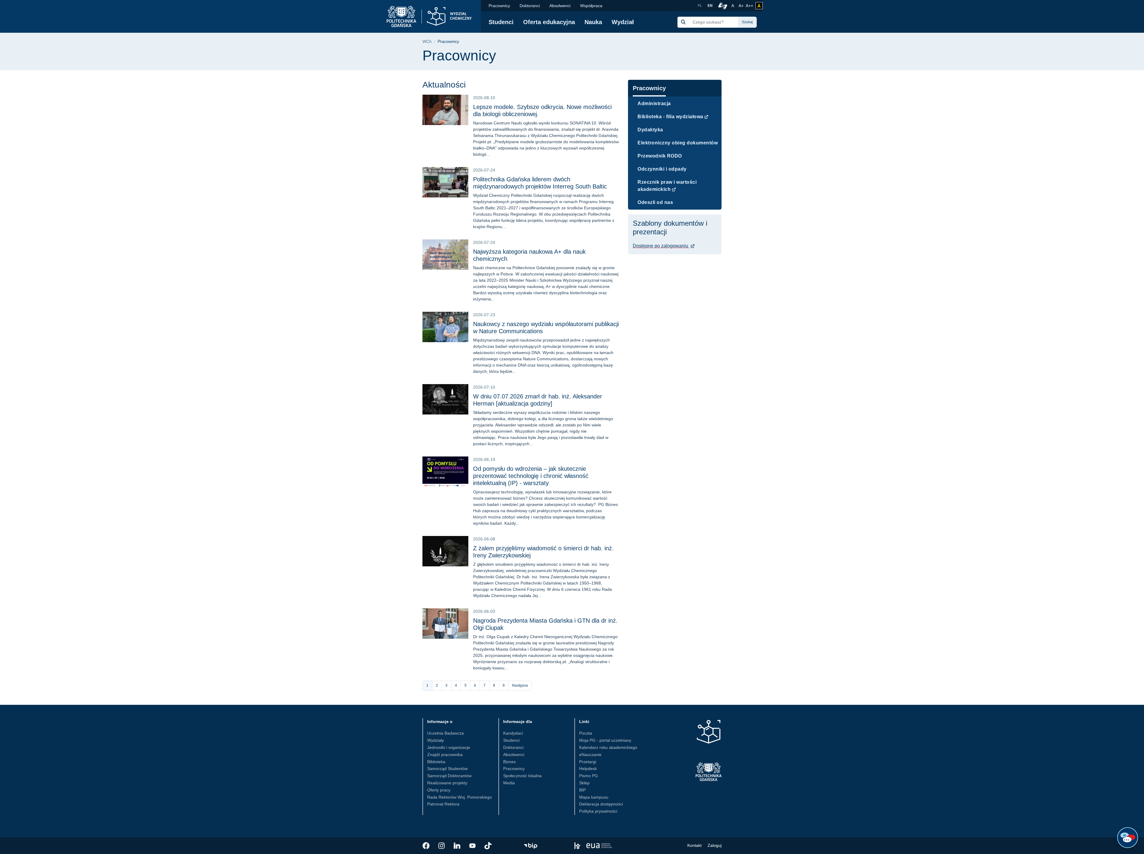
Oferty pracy (438, 790)
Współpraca (591, 5)
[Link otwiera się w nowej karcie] (426, 845)
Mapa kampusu (593, 797)
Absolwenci (560, 5)
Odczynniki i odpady (662, 169)
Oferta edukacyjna (549, 22)
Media (509, 782)
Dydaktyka (650, 129)
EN (710, 6)
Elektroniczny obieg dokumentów (678, 142)
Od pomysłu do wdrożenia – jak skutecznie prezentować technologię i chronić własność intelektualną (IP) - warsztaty (530, 475)
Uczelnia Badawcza (445, 733)
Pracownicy (499, 5)
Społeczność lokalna (522, 775)
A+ (741, 5)
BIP (582, 790)
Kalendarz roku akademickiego (608, 747)
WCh (427, 41)
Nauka (593, 22)
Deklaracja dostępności (601, 804)
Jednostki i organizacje (448, 747)
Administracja (654, 103)
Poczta (585, 733)
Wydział (623, 22)
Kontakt (694, 845)
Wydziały (435, 740)
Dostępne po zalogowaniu (661, 245)
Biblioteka (436, 761)
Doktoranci (530, 5)
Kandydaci (513, 733)
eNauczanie (590, 754)
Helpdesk (588, 768)
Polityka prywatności (598, 811)
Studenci (501, 22)
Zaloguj (715, 845)
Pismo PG (588, 775)
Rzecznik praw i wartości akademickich (667, 186)
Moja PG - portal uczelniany (605, 740)
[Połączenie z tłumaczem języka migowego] (722, 5)
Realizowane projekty (447, 782)
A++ (749, 5)
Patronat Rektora (443, 804)
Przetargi (587, 761)
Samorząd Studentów (447, 768)
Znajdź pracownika (445, 754)
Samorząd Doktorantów (449, 775)
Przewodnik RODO (660, 155)
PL (700, 6)
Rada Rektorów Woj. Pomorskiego (459, 797)
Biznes (509, 761)
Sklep (584, 782)
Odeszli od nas (655, 202)
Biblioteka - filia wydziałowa (670, 116)
